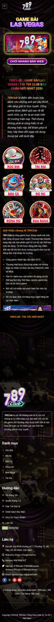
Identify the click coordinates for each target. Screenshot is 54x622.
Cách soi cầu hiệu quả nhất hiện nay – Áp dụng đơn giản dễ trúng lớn (27, 356)
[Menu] (4, 6)
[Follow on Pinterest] (14, 580)
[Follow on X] (9, 580)
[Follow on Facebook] (4, 580)
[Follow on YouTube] (19, 580)
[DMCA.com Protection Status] (10, 528)
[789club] (27, 6)
